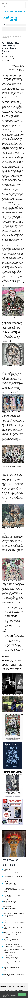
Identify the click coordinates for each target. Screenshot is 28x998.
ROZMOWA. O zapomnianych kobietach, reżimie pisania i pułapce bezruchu (13, 887)
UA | (8, 3)
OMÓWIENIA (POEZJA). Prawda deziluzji (12, 967)
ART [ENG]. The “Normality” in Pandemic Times (13, 974)
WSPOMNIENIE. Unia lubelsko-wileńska (11, 872)
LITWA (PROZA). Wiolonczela (9, 883)
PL (10, 3)
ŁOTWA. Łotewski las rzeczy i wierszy (11, 905)
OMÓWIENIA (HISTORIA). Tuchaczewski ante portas (13, 947)
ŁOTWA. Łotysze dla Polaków (9, 901)
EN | (3, 3)
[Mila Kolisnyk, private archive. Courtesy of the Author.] (12, 673)
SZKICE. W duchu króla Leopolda (10, 919)
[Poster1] (12, 713)
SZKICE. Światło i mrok (8, 915)
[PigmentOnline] (12, 742)
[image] (12, 696)
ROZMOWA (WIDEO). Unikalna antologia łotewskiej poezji (12, 896)
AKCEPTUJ (22, 994)
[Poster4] (12, 799)
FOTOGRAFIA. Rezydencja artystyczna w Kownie (13, 970)
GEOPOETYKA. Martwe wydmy (9, 908)
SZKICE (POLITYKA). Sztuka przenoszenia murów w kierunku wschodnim (13, 923)
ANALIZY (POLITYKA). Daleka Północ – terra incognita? (12, 928)
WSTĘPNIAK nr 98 (7, 869)
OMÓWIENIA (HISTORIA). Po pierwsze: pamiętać (13, 952)
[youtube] (4, 6)
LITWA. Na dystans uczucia (9, 880)
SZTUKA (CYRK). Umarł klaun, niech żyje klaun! (13, 943)
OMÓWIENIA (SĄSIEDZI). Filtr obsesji (11, 957)
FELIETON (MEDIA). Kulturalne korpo (11, 939)
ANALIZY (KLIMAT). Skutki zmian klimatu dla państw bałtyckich (12, 933)
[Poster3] (12, 771)
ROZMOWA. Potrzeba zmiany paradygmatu (12, 891)
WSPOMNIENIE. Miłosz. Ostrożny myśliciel (12, 876)
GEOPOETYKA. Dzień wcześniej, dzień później (13, 912)
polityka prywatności (8, 990)
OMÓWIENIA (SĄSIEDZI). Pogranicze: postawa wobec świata (13, 961)
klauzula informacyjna (18, 990)
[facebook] (2, 6)
